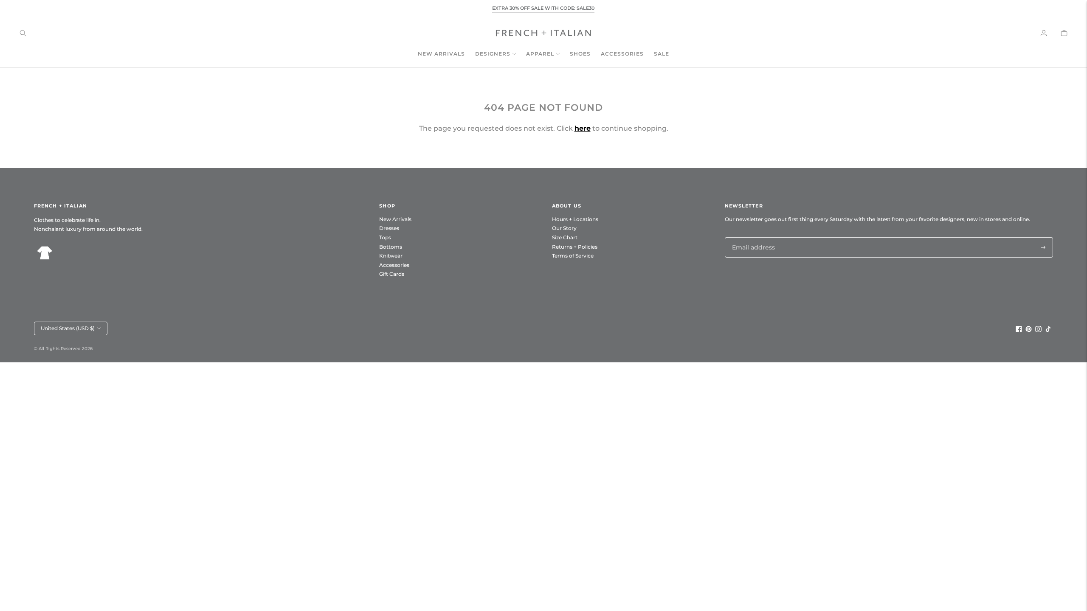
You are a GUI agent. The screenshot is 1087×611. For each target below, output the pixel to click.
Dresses (389, 228)
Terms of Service (573, 255)
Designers (492, 53)
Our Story (564, 228)
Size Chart (564, 237)
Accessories (622, 53)
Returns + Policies (574, 247)
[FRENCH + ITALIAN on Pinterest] (1028, 330)
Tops (385, 237)
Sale (661, 53)
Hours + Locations (575, 219)
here (582, 128)
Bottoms (390, 247)
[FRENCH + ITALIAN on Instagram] (1038, 330)
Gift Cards (391, 274)
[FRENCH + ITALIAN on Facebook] (1019, 330)
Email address (751, 237)
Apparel (540, 53)
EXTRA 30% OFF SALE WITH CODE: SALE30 (543, 8)
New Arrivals (441, 53)
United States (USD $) (68, 328)
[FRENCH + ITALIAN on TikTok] (1048, 330)
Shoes (580, 53)
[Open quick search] (23, 33)
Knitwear (391, 255)
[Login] (1044, 33)
